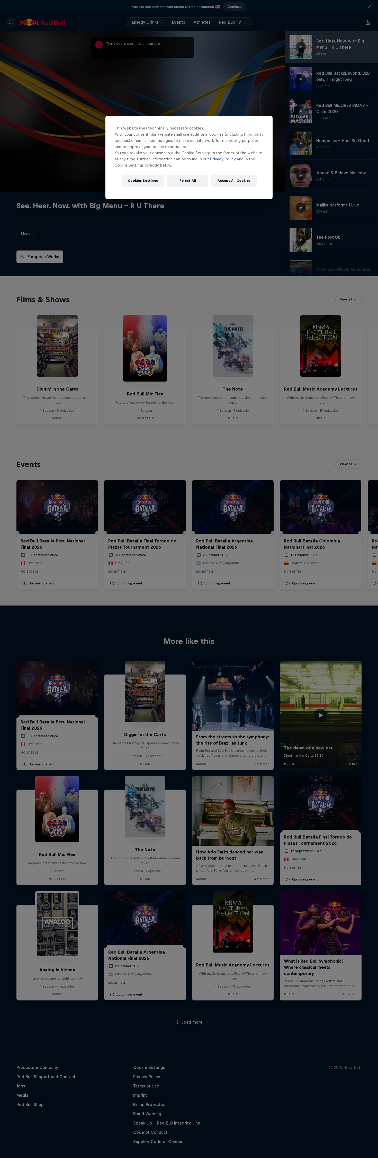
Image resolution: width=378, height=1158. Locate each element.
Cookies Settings (143, 181)
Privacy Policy (223, 159)
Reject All (187, 181)
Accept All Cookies (234, 181)
